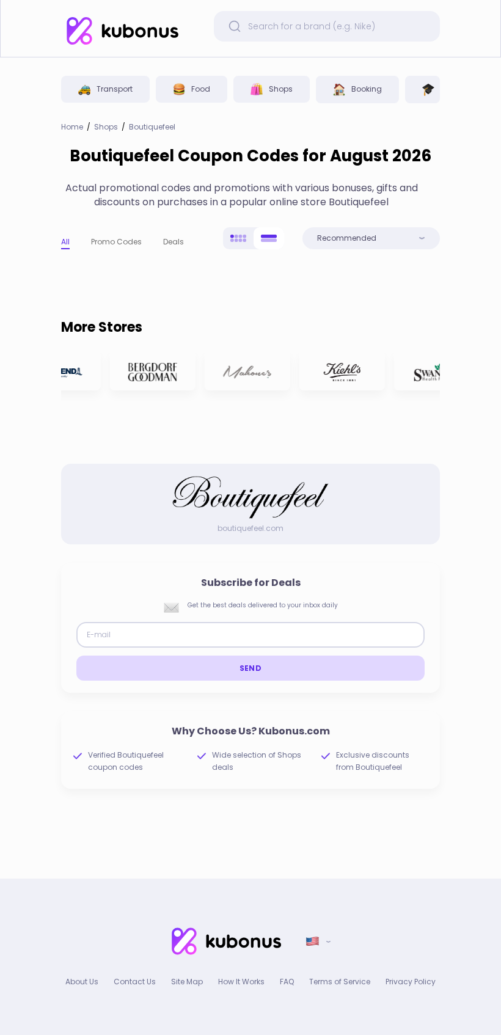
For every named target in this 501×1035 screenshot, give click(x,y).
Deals (173, 241)
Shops (106, 127)
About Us (81, 981)
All (65, 241)
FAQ (287, 981)
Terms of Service (339, 981)
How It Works (241, 981)
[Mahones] (244, 370)
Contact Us (135, 981)
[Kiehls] (339, 370)
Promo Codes (116, 241)
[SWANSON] (434, 370)
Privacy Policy (411, 981)
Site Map (187, 981)
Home (72, 127)
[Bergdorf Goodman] (149, 370)
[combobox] (371, 238)
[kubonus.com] (122, 31)
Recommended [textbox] (346, 238)
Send (250, 668)
